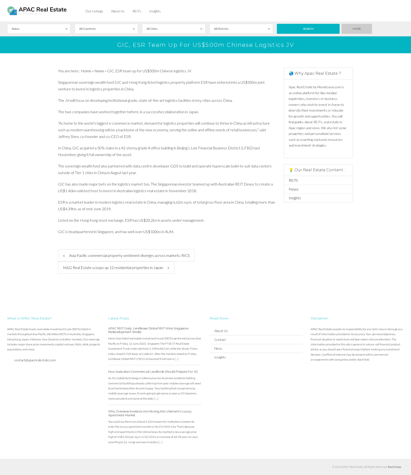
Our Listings (94, 11)
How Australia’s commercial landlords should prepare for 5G (153, 371)
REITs (136, 11)
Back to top (394, 467)
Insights (155, 11)
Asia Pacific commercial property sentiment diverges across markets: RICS (129, 255)
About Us (118, 11)
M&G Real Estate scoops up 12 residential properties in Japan (113, 267)
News (99, 71)
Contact (220, 340)
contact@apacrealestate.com (35, 360)
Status (16, 28)
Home (86, 71)
